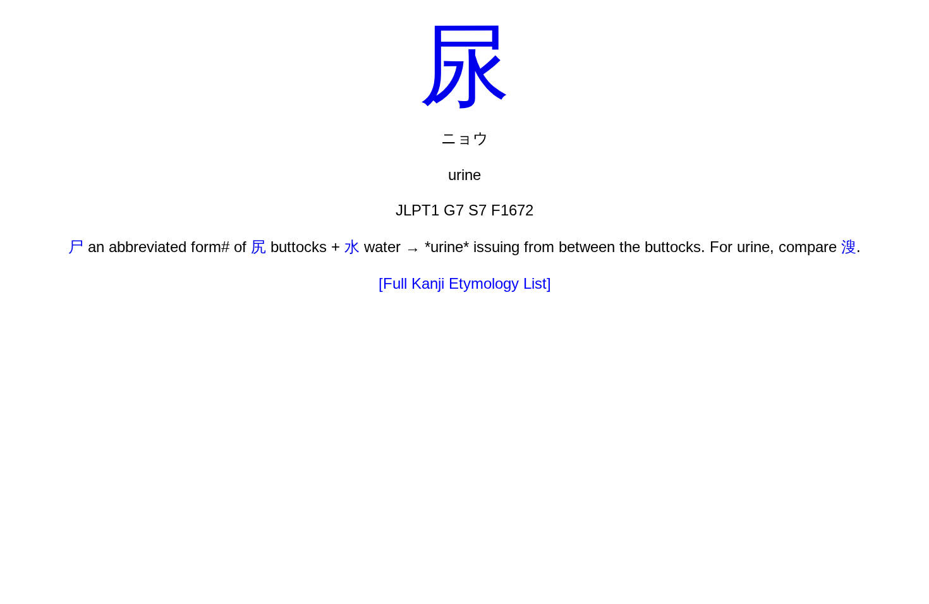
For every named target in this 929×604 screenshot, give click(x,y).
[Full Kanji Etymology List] (465, 283)
